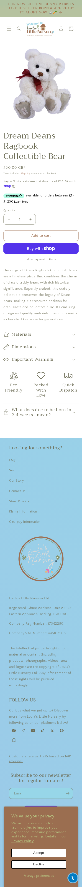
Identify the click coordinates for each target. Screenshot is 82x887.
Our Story (16, 480)
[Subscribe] (68, 793)
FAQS (13, 460)
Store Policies (19, 501)
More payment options (41, 259)
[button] (9, 29)
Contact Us (17, 491)
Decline (38, 864)
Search (14, 470)
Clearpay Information (25, 522)
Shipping (26, 173)
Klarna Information (23, 511)
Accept (38, 853)
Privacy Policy (22, 841)
